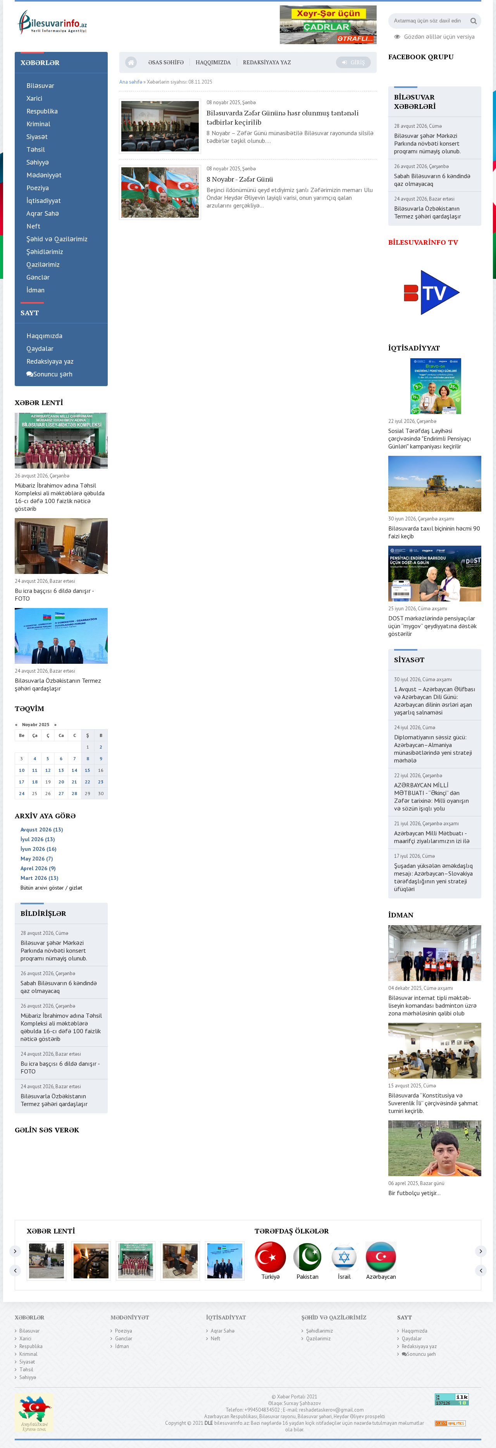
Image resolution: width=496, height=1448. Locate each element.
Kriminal (38, 123)
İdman (35, 289)
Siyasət (37, 136)
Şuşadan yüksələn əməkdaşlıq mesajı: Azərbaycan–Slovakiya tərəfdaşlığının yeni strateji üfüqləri (433, 877)
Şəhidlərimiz (44, 251)
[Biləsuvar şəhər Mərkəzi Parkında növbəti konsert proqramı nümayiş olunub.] (46, 1261)
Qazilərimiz (43, 264)
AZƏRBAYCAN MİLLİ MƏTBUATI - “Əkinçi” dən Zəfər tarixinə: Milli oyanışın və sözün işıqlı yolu (431, 796)
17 (21, 782)
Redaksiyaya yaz (50, 361)
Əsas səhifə (166, 62)
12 (48, 770)
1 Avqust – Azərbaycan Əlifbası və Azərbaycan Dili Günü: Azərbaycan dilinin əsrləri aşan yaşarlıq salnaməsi (434, 700)
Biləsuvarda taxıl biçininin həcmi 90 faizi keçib (434, 532)
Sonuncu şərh (52, 373)
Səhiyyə (37, 162)
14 (74, 770)
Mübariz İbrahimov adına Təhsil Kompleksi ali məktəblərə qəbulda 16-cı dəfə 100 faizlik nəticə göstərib (60, 496)
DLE (209, 1423)
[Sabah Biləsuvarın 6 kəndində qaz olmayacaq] (91, 1261)
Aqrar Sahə (42, 213)
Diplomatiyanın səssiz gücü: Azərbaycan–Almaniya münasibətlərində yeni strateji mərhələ (433, 748)
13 (61, 770)
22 (87, 782)
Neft (33, 226)
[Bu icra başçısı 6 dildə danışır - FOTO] (180, 1261)
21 (74, 782)
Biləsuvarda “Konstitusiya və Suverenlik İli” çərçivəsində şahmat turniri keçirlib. (433, 1103)
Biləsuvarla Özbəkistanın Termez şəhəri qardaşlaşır (58, 684)
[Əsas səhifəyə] (51, 20)
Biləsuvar (40, 85)
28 (74, 793)
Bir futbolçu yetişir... (414, 1193)
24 (21, 793)
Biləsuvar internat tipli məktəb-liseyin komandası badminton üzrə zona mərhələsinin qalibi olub (432, 1005)
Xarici (34, 98)
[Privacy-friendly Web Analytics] (450, 1424)
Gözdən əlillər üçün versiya (439, 36)
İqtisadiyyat (43, 200)
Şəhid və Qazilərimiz (57, 238)
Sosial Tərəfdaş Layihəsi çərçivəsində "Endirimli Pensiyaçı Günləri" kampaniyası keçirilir (429, 438)
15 (87, 770)
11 (35, 770)
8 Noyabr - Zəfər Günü (240, 179)
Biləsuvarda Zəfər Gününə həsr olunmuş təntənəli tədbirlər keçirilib (283, 117)
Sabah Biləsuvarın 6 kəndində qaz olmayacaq (59, 987)
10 (21, 770)
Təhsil (35, 149)
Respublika (42, 110)
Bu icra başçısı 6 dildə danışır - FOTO (54, 594)
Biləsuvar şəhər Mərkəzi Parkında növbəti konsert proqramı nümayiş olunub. (54, 950)
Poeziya (37, 187)
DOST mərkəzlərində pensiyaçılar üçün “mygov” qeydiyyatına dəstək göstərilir (432, 625)
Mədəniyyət (44, 174)
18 (35, 782)
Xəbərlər (30, 1317)
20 (61, 782)
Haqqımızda (44, 335)
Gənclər (38, 277)
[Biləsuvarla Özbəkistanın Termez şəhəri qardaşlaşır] (224, 1261)
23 (100, 782)
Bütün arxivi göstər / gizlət (51, 887)
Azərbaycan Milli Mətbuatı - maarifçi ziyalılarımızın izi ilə (432, 837)
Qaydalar (39, 348)
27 (61, 793)
